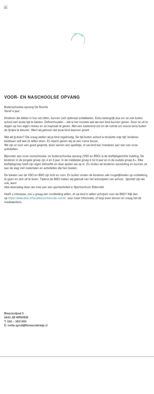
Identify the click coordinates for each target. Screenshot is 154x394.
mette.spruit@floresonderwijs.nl (28, 325)
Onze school (118, 7)
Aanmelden (142, 7)
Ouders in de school (126, 7)
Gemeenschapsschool (134, 7)
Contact (150, 7)
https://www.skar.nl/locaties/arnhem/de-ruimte (37, 198)
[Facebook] (77, 367)
